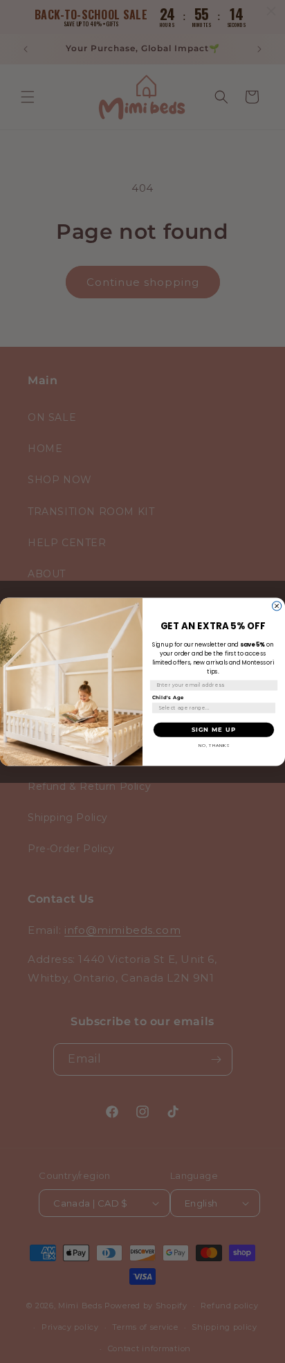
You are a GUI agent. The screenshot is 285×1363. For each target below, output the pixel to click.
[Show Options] (269, 707)
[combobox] (211, 707)
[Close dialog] (277, 605)
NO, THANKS (214, 745)
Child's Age (168, 697)
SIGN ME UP (214, 728)
